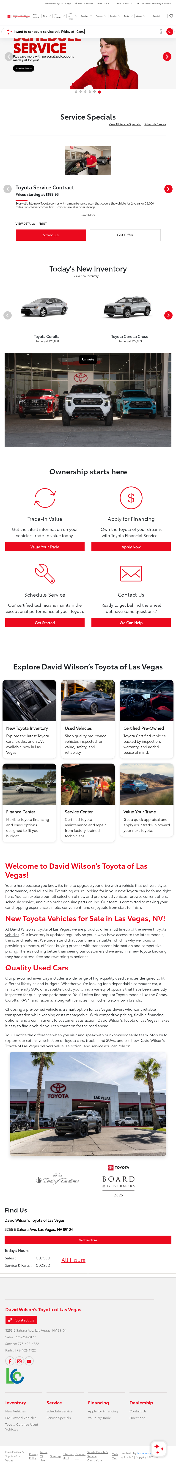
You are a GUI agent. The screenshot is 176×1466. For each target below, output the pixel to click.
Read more (121, 324)
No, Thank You (116, 331)
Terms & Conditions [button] (60, 331)
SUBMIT (88, 314)
